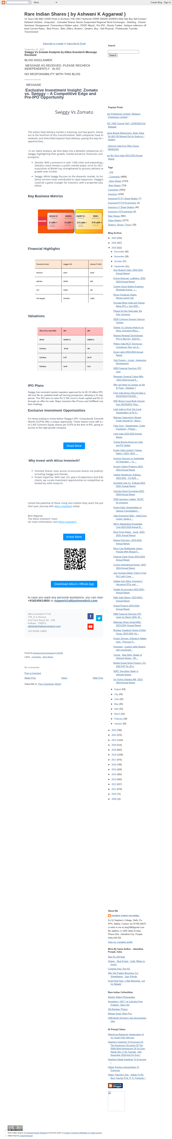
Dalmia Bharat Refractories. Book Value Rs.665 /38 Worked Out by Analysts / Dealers (124, 136)
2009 (114, 799)
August (118, 689)
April (116, 709)
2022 (114, 735)
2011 (114, 789)
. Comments (36, 657)
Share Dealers (115, 220)
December (119, 251)
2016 (114, 764)
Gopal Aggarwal (26, 1136)
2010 (114, 794)
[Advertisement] (64, 692)
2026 (114, 238)
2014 (114, 774)
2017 (114, 759)
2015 (114, 769)
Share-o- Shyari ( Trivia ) (120, 225)
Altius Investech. (67, 521)
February (118, 719)
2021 (114, 740)
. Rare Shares (47, 657)
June (117, 699)
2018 (114, 754)
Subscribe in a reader (53, 43)
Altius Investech (63, 506)
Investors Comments (122, 203)
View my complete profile (120, 942)
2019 (114, 750)
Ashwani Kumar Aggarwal (125, 916)
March (117, 714)
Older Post (98, 678)
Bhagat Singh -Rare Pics (120, 1013)
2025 (114, 243)
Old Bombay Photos (118, 1009)
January (118, 723)
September (119, 266)
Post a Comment (33, 673)
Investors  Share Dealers (123, 198)
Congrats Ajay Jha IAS (119, 969)
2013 (114, 779)
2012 (114, 784)
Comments (113, 190)
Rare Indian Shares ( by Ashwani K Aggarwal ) (75, 14)
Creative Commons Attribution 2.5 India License (82, 1133)
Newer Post (30, 678)
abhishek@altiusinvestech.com (44, 626)
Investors (112, 194)
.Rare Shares (114, 185)
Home (64, 678)
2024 (114, 248)
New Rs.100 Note (116, 957)
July (116, 694)
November (119, 256)
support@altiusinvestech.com (75, 600)
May (116, 704)
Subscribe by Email (76, 43)
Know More (74, 537)
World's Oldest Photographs (121, 997)
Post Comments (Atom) (49, 684)
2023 (114, 730)
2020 (114, 745)
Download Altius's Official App (74, 584)
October (118, 261)
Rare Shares (114, 216)
